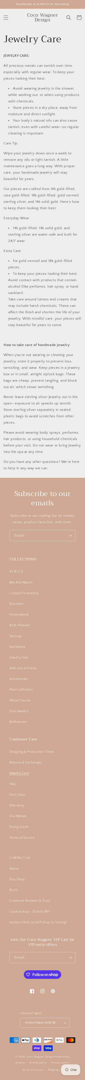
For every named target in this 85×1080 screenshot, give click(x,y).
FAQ (12, 784)
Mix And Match (21, 582)
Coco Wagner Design (40, 1056)
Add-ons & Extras (23, 668)
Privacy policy (60, 1062)
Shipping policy (58, 1069)
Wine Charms (20, 700)
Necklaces (17, 647)
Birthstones (18, 722)
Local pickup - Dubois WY (29, 912)
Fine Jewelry (18, 711)
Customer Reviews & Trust (29, 901)
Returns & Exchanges (25, 762)
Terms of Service (22, 838)
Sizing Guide (18, 827)
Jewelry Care (19, 773)
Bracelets (16, 604)
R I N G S (16, 571)
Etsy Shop (17, 879)
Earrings (15, 636)
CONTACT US (19, 858)
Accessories (18, 679)
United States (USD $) (40, 1022)
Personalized (19, 614)
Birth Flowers (19, 625)
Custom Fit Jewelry (23, 593)
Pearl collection (21, 690)
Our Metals (17, 816)
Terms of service (32, 1069)
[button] (6, 17)
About (14, 869)
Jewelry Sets (18, 657)
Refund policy (38, 1062)
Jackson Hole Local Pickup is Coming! (38, 922)
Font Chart (17, 795)
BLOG (13, 890)
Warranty (16, 805)
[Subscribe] (70, 535)
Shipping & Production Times (31, 752)
